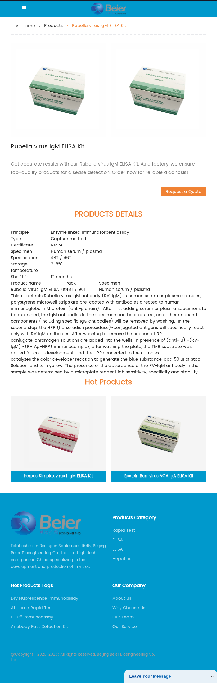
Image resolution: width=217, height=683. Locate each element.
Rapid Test (123, 530)
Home (28, 25)
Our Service (124, 626)
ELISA (117, 540)
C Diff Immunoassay (32, 617)
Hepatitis (121, 559)
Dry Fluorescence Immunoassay (44, 598)
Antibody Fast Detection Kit (39, 627)
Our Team (123, 617)
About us (121, 598)
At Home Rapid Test (32, 608)
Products (53, 25)
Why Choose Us (128, 607)
